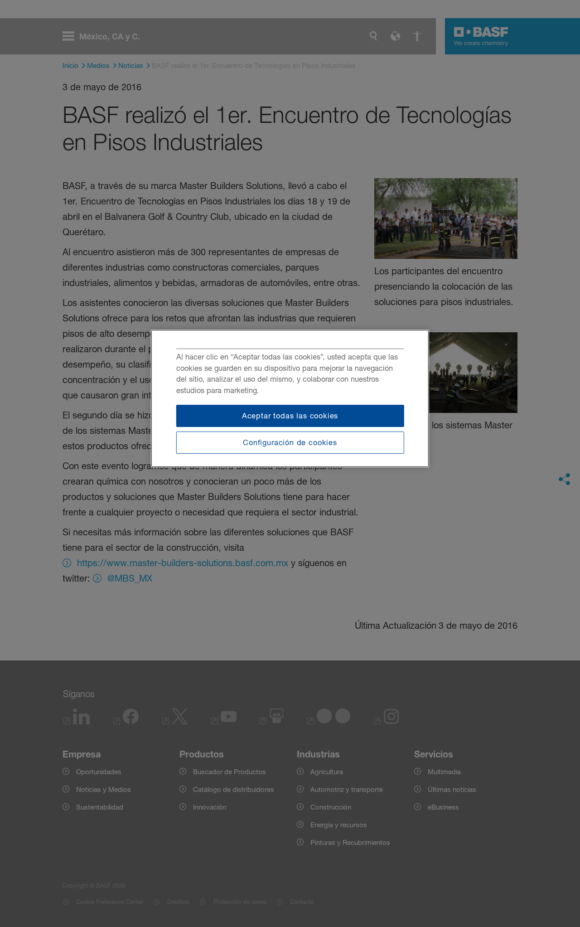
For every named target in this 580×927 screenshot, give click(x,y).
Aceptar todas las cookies (290, 415)
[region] (290, 398)
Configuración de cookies (290, 442)
